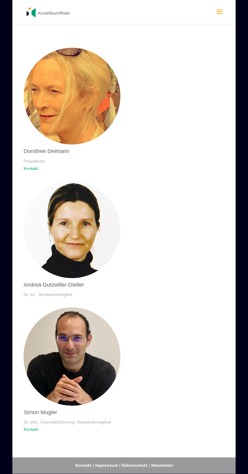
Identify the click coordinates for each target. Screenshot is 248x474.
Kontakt (31, 168)
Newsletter (162, 465)
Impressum (106, 465)
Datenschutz (135, 465)
